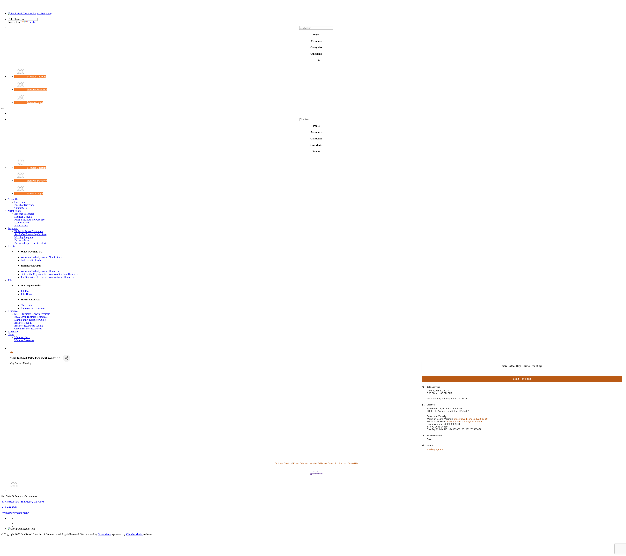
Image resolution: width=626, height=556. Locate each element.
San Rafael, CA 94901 (23, 501)
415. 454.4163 (9, 507)
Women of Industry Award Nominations (41, 257)
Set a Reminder (522, 378)
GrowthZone (104, 534)
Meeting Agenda (435, 449)
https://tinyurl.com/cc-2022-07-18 (471, 419)
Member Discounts (24, 340)
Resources (13, 311)
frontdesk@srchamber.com (15, 512)
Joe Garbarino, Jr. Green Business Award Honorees (47, 277)
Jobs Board (26, 294)
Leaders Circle (21, 222)
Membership (14, 210)
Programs (13, 228)
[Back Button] (11, 353)
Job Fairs (25, 291)
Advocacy (13, 331)
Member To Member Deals (321, 463)
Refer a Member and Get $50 (29, 219)
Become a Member (24, 213)
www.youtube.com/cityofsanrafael (464, 421)
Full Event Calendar (31, 260)
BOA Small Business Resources (30, 316)
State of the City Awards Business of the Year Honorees (49, 274)
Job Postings (340, 463)
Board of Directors (24, 205)
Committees (20, 207)
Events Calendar (300, 463)
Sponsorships (21, 225)
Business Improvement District (30, 243)
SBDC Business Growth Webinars (32, 313)
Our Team (19, 202)
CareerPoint (27, 305)
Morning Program (23, 237)
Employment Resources (33, 308)
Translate (32, 22)
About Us (13, 199)
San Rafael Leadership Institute (30, 234)
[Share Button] (66, 358)
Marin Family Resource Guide (30, 319)
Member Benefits (23, 216)
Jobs (10, 280)
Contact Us (353, 463)
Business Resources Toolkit (28, 325)
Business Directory (283, 463)
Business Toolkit (22, 322)
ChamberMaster (134, 534)
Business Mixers (22, 240)
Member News (22, 337)
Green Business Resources (28, 328)
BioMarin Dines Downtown (28, 231)
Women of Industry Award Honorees (40, 271)
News (11, 334)
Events (11, 246)
